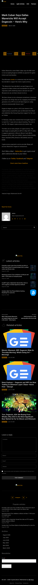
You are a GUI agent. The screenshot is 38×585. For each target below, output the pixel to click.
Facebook (19, 159)
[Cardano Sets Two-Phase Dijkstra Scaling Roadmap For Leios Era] (33, 292)
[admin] (6, 217)
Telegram (29, 159)
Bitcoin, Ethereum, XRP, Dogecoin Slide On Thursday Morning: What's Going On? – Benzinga (18, 352)
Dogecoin (4, 25)
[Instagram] (20, 218)
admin (13, 213)
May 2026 (6, 542)
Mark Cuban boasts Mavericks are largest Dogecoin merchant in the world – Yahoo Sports (9, 318)
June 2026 (6, 540)
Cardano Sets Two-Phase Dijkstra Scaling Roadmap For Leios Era (13, 292)
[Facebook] (17, 218)
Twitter (13, 159)
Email (4, 558)
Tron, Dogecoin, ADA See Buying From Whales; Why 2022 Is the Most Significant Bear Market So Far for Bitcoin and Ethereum (19, 416)
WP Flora (31, 579)
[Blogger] (12, 218)
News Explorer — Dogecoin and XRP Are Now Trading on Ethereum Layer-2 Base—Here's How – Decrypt (19, 384)
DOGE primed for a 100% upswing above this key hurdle (28, 317)
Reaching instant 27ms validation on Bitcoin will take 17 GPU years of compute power (15, 275)
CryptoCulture (15, 579)
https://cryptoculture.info (18, 216)
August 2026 (6, 535)
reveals (13, 79)
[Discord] (15, 218)
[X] (22, 218)
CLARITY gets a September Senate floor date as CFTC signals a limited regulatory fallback (15, 284)
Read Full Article (6, 207)
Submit (6, 566)
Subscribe (18, 151)
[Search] (34, 228)
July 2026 (6, 537)
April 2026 (6, 545)
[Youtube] (24, 218)
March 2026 (6, 548)
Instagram (17, 497)
